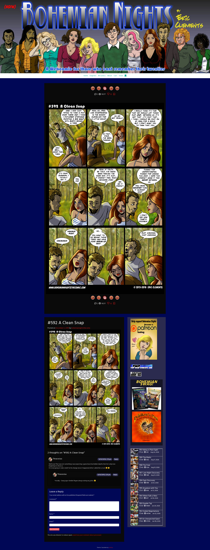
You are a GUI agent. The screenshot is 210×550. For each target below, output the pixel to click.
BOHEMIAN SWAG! (146, 383)
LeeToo (111, 547)
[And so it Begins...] (93, 88)
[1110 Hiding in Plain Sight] (117, 88)
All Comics (102, 75)
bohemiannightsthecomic (81, 328)
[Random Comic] (105, 88)
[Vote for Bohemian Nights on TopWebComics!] (141, 366)
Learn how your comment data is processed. (87, 535)
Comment (52, 499)
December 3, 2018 (62, 328)
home (86, 75)
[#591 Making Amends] (99, 88)
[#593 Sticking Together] (111, 88)
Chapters (93, 75)
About (109, 75)
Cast (115, 75)
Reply (116, 459)
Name (51, 514)
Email (51, 522)
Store (121, 75)
